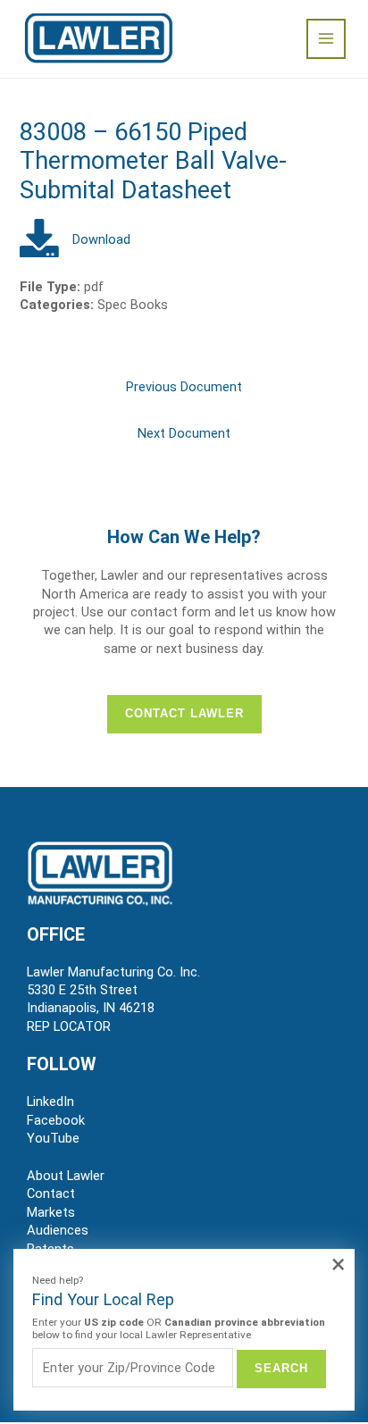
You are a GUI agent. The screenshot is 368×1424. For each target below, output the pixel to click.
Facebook (56, 1120)
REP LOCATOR (69, 1026)
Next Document (184, 433)
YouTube (53, 1138)
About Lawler (66, 1176)
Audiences (57, 1230)
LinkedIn (50, 1101)
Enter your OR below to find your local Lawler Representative (178, 1329)
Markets (51, 1212)
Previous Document (184, 387)
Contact (51, 1193)
